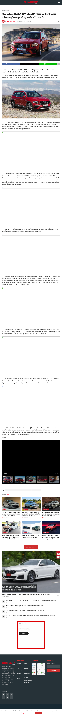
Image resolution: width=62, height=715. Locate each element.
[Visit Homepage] (31, 2)
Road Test (27, 671)
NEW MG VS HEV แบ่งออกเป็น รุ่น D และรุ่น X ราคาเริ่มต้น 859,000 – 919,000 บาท (25, 611)
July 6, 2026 (5, 517)
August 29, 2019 (21, 21)
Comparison (20, 671)
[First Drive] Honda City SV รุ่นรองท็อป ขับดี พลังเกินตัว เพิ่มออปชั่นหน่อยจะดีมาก (24, 606)
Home (3, 10)
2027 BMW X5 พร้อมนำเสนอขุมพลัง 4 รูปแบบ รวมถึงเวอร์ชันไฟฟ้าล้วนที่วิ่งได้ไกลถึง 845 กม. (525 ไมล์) (11, 514)
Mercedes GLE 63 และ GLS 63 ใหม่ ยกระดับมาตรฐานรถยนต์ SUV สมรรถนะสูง (30, 537)
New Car (8, 10)
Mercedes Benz (36, 490)
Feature (19, 673)
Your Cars (26, 682)
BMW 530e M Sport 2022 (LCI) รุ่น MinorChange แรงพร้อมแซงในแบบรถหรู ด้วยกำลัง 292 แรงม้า (26, 594)
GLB (11, 490)
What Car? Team (11, 21)
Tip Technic (26, 677)
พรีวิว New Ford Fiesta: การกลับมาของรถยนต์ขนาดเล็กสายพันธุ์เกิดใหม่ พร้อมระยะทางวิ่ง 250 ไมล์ (31, 514)
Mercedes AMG (26, 490)
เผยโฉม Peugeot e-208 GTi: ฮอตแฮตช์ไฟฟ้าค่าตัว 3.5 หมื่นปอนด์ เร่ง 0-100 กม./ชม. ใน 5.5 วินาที (10, 537)
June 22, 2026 (25, 517)
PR (25, 666)
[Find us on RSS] (11, 697)
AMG (7, 490)
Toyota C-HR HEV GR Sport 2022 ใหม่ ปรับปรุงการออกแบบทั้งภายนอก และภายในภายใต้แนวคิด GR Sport (30, 616)
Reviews (26, 668)
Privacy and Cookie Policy (26, 713)
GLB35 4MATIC (17, 490)
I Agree (38, 713)
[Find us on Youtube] (11, 694)
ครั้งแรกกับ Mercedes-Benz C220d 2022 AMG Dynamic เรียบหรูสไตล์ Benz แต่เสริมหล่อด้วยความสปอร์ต (31, 601)
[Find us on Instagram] (3, 697)
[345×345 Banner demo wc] (31, 635)
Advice (19, 663)
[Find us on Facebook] (3, 694)
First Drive (19, 676)
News (25, 663)
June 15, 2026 (45, 541)
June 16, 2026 (45, 517)
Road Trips (27, 673)
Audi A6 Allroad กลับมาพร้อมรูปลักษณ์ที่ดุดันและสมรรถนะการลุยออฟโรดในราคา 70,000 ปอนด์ (51, 514)
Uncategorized (28, 680)
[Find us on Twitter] (7, 694)
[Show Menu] (2, 2)
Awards (19, 666)
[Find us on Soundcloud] (7, 697)
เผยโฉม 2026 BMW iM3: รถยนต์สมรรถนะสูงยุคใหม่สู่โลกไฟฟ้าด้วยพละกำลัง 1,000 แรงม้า (50, 537)
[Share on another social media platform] (58, 64)
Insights (19, 678)
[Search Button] (59, 2)
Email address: (51, 663)
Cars (4, 509)
